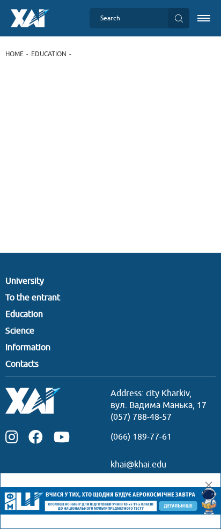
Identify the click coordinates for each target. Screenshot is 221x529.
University (24, 281)
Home (14, 54)
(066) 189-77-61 (141, 437)
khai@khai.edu (138, 464)
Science (19, 331)
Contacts (22, 364)
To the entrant (32, 297)
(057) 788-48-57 (141, 417)
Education (49, 54)
